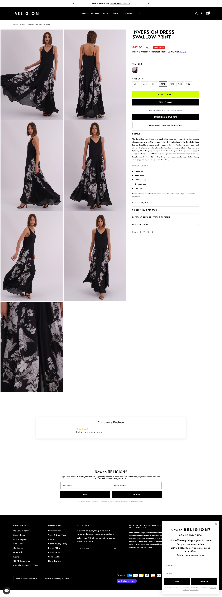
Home (15, 24)
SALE (105, 13)
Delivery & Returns (22, 530)
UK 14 (154, 84)
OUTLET (115, 13)
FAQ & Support (20, 539)
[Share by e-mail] (152, 232)
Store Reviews (54, 561)
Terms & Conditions (57, 535)
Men (85, 494)
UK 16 (145, 84)
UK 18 (136, 84)
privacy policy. (140, 501)
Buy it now (165, 102)
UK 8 (180, 84)
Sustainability (54, 556)
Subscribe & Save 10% (120, 3)
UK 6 (188, 84)
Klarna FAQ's (54, 552)
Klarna (16, 556)
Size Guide (18, 543)
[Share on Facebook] (140, 232)
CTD (138, 13)
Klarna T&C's (54, 548)
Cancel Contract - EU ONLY (25, 565)
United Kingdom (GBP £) (25, 578)
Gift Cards (18, 552)
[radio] (135, 70)
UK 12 (163, 84)
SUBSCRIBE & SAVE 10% (165, 116)
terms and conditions (128, 501)
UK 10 (171, 84)
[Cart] (207, 13)
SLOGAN (127, 13)
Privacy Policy (54, 530)
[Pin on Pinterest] (144, 232)
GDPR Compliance (21, 561)
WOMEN (95, 13)
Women (136, 494)
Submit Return (19, 535)
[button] (6, 590)
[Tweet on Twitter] (148, 232)
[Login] (202, 13)
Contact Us (18, 548)
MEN (84, 13)
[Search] (196, 13)
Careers (51, 539)
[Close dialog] (216, 524)
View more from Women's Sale (165, 125)
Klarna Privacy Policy (57, 543)
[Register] (115, 549)
